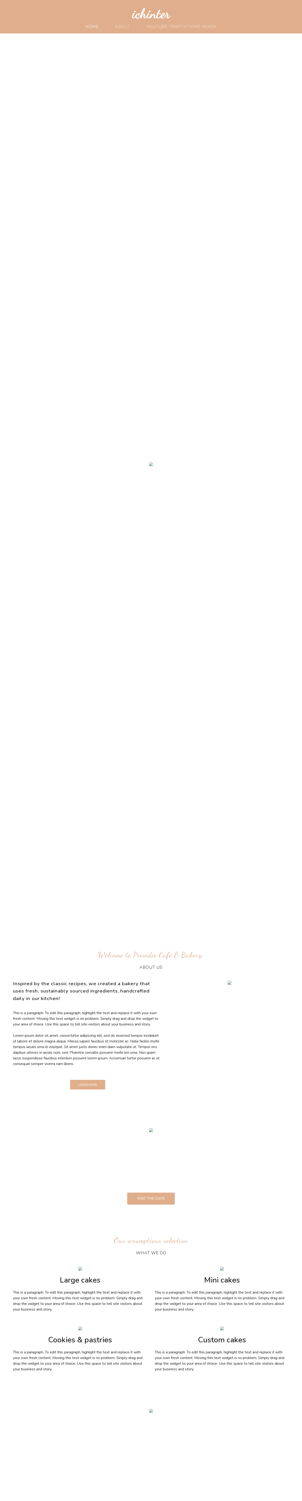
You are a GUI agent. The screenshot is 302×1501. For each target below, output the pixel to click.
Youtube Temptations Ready (182, 26)
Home (92, 26)
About (122, 26)
